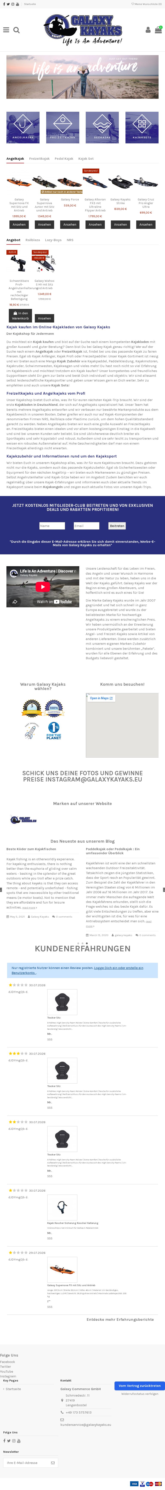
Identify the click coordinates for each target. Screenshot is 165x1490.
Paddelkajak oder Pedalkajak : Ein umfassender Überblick (113, 851)
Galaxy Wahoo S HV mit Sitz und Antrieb (44, 284)
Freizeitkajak (39, 159)
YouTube (6, 1371)
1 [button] (78, 943)
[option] (82, 77)
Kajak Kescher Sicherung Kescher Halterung (72, 1223)
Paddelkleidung (121, 361)
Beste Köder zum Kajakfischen (31, 849)
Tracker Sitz (54, 1017)
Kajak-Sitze (60, 477)
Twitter (5, 1366)
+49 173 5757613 (79, 1412)
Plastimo (80, 419)
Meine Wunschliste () (148, 4)
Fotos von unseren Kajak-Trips (127, 487)
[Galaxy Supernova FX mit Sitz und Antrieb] (63, 1270)
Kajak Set (86, 159)
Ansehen (19, 224)
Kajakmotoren (146, 361)
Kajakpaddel (97, 361)
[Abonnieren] (53, 1462)
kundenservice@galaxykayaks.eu (85, 1425)
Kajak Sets (60, 385)
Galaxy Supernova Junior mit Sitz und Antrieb (44, 205)
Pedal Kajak (64, 159)
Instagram (8, 1376)
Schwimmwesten (38, 366)
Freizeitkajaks (23, 429)
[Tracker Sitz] (63, 1003)
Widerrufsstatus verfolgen (139, 1394)
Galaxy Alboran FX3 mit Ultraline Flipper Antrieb (95, 205)
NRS (70, 240)
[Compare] (22, 190)
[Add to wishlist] (15, 190)
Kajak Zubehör (68, 361)
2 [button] (82, 943)
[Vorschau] (19, 197)
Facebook (7, 1362)
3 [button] (87, 943)
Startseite (30, 4)
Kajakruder (15, 366)
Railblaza (33, 240)
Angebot (13, 240)
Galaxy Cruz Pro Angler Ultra (146, 203)
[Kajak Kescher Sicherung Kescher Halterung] (63, 1208)
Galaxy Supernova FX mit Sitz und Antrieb (19, 205)
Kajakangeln (53, 487)
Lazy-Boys (53, 240)
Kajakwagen (63, 366)
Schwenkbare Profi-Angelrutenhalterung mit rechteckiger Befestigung (23, 290)
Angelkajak (15, 159)
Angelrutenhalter (30, 477)
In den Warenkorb (20, 315)
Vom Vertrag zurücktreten (140, 1386)
